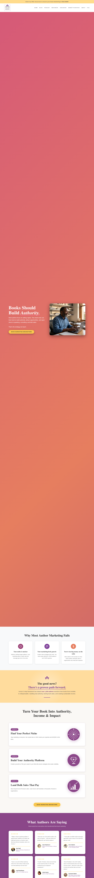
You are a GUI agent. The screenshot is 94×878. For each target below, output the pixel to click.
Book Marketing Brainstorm (21, 331)
